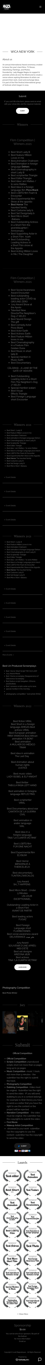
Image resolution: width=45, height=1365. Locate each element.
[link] (7, 7)
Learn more (22, 967)
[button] (40, 7)
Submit (22, 111)
